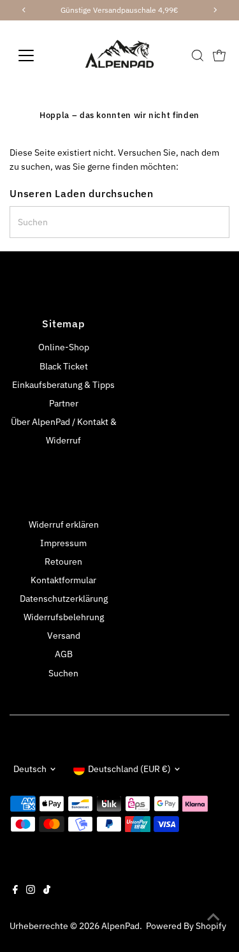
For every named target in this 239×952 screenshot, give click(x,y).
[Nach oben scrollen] (213, 917)
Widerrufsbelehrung (64, 617)
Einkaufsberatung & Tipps (63, 384)
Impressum (63, 543)
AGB (64, 654)
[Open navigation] (36, 55)
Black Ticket (64, 366)
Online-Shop (63, 347)
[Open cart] (219, 55)
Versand (63, 635)
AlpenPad (120, 926)
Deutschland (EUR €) (129, 769)
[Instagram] (30, 890)
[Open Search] (197, 55)
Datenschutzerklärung (64, 598)
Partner (63, 403)
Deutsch (30, 769)
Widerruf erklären (64, 524)
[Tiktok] (47, 890)
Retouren (63, 561)
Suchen (63, 673)
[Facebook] (15, 890)
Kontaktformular (63, 580)
